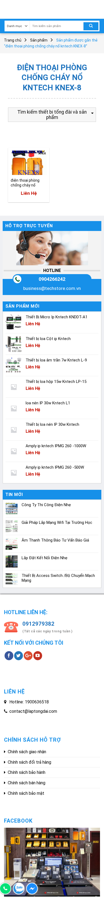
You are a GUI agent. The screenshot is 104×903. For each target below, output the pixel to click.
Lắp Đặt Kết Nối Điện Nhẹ (44, 557)
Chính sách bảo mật (26, 793)
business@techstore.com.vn (52, 288)
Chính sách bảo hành (26, 772)
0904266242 (52, 279)
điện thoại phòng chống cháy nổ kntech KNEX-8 (25, 183)
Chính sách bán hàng (26, 782)
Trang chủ (12, 40)
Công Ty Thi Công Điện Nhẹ (46, 504)
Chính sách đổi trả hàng (29, 762)
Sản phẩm (38, 40)
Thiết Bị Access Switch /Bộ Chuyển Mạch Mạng (58, 578)
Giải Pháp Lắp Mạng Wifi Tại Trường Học (57, 522)
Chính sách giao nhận (27, 751)
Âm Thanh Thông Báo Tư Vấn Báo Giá (55, 540)
